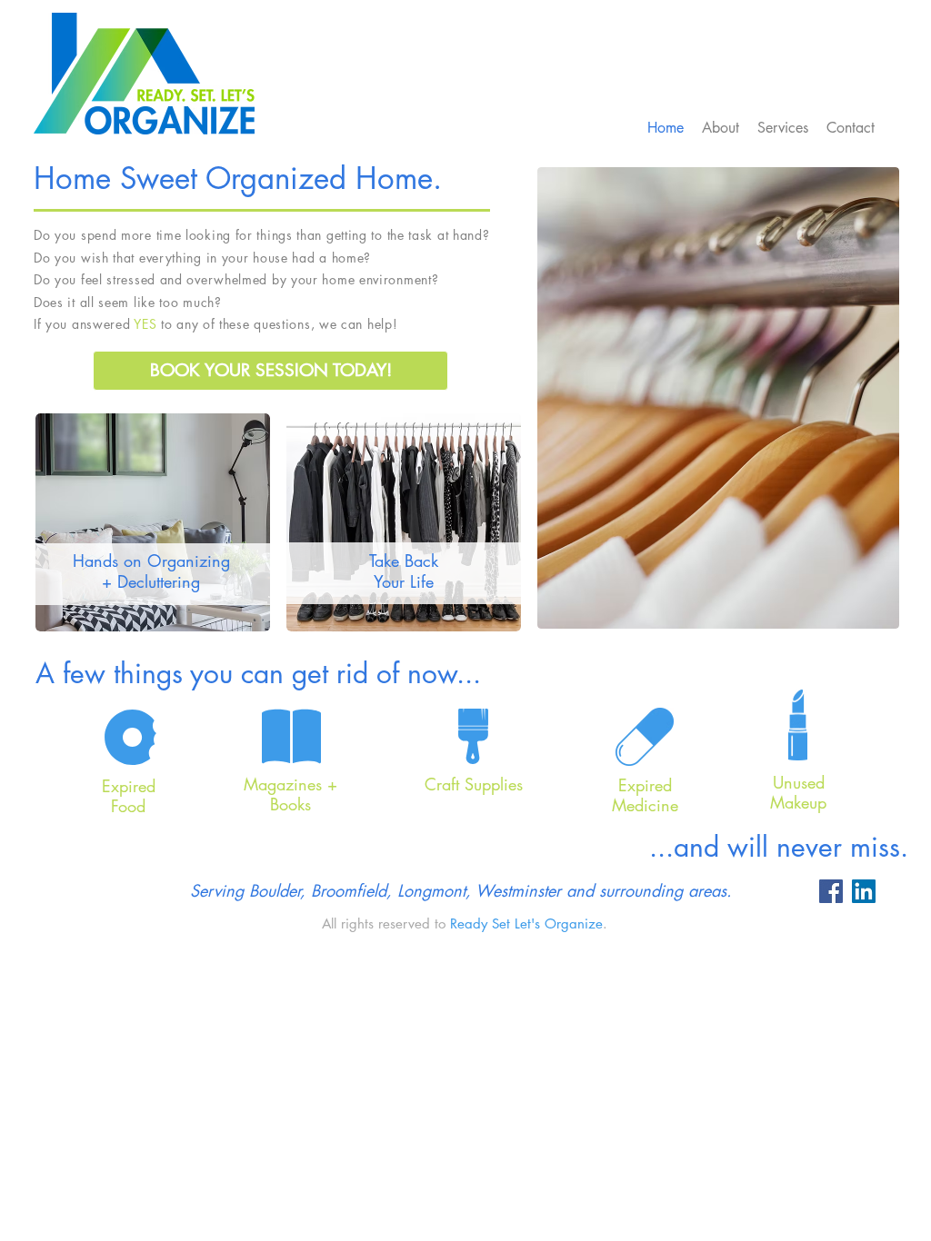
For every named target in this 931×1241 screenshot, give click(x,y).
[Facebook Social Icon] (831, 891)
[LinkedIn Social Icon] (864, 891)
